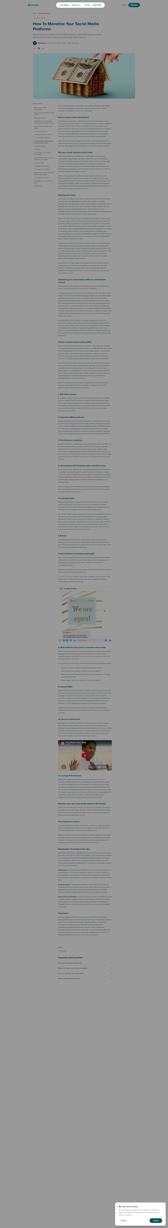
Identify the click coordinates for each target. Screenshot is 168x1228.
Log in (124, 5)
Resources (76, 5)
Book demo (134, 5)
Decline (123, 1221)
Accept (155, 1221)
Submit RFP (97, 5)
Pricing (87, 5)
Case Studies (64, 5)
